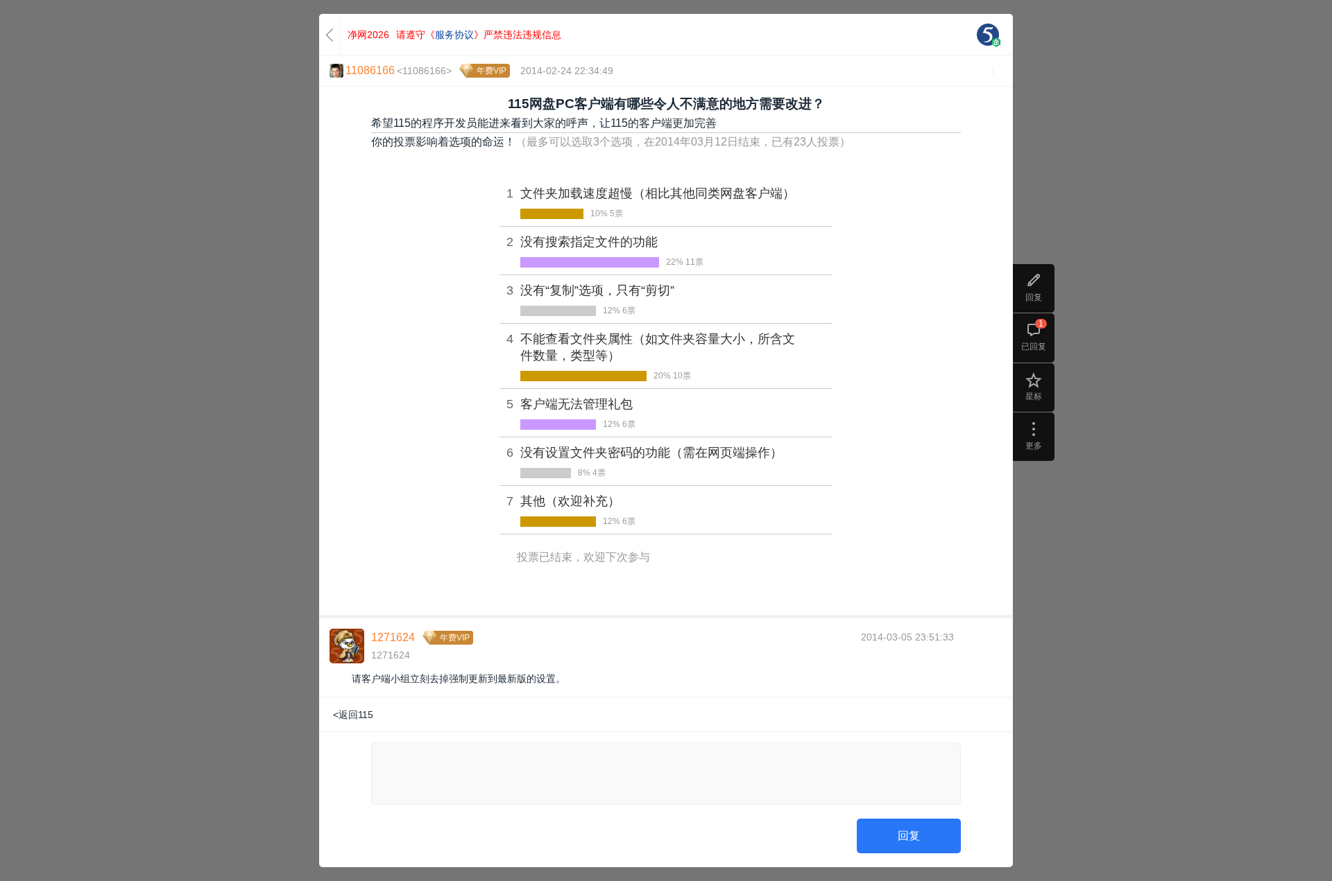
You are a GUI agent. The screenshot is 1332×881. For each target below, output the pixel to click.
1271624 (393, 637)
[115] (988, 35)
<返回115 (353, 714)
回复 (909, 835)
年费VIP (491, 71)
